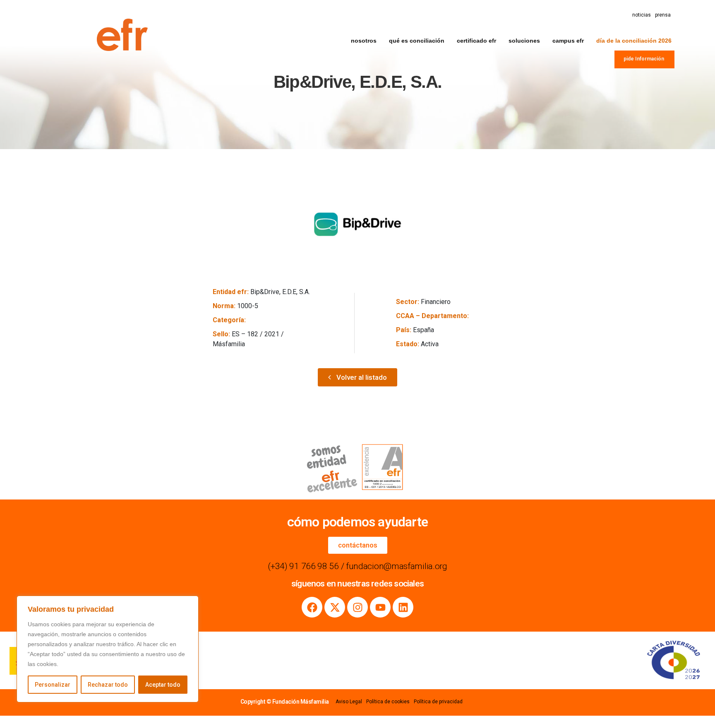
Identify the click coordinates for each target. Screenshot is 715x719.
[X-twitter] (334, 607)
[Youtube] (380, 607)
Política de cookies (388, 702)
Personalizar (52, 684)
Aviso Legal (349, 702)
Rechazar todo (108, 684)
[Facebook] (312, 607)
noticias (641, 15)
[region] (108, 649)
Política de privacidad (438, 702)
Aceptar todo (162, 684)
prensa (663, 15)
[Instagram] (357, 607)
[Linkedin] (403, 607)
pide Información (644, 59)
